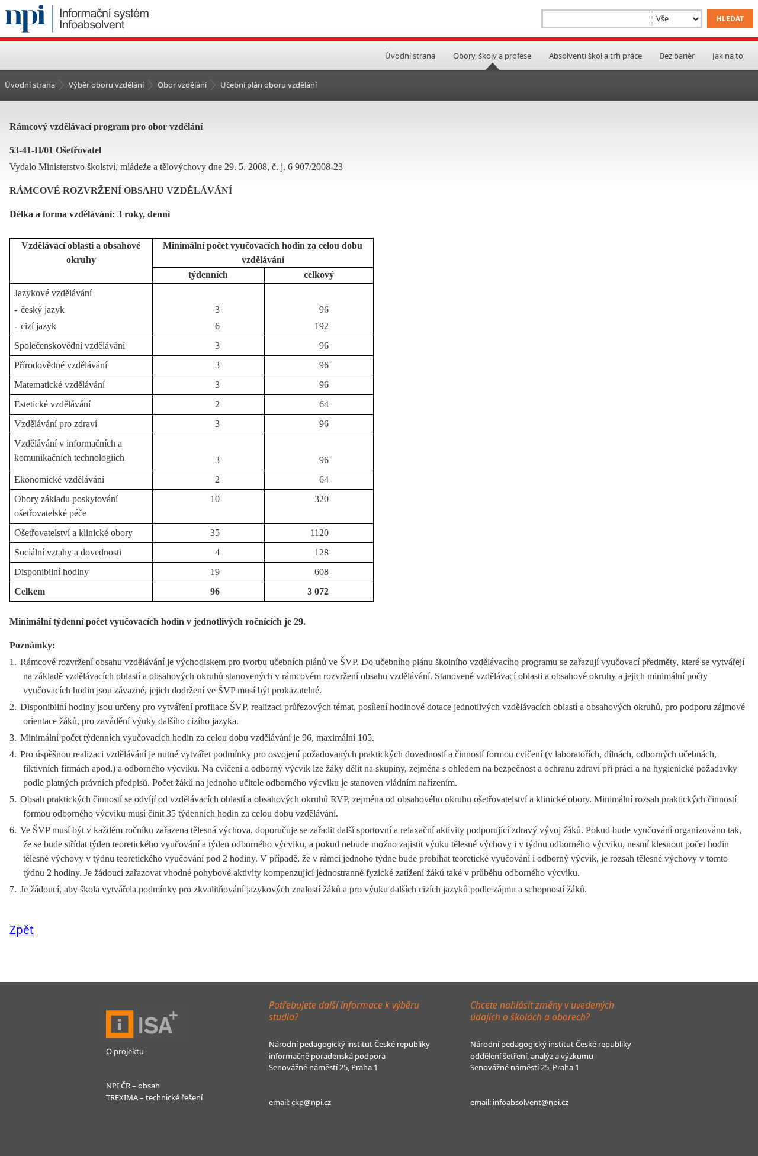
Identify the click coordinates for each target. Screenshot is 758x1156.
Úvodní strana (410, 55)
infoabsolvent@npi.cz (530, 1102)
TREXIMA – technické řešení (154, 1097)
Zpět (21, 929)
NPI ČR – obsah (133, 1085)
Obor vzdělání (182, 84)
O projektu (125, 1051)
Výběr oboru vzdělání (106, 84)
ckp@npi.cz (311, 1102)
